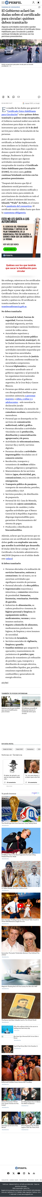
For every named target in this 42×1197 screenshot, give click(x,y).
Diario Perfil (19, 749)
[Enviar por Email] (18, 97)
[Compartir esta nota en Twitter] (8, 97)
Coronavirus (30, 749)
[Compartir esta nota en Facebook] (3, 97)
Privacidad (31, 1180)
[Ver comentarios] (39, 8)
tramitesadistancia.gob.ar (14, 306)
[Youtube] (19, 1174)
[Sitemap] (34, 1173)
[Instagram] (24, 1173)
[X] (13, 1173)
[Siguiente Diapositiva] (39, 771)
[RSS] (29, 1174)
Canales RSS (4, 1180)
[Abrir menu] (3, 2)
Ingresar (33, 2)
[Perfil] (21, 1169)
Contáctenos (23, 1180)
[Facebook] (8, 1173)
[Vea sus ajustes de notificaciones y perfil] (38, 2)
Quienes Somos (13, 1180)
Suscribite (10, 249)
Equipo (37, 1180)
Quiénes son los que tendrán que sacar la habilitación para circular (21, 268)
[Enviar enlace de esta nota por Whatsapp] (13, 97)
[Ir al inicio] (13, 2)
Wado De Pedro (7, 749)
